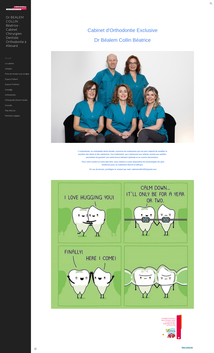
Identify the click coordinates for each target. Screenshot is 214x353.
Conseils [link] (8, 105)
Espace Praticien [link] (12, 84)
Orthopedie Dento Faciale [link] (16, 100)
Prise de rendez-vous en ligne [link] (17, 74)
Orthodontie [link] (10, 95)
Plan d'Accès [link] (10, 110)
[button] (211, 3)
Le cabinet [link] (9, 63)
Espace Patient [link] (11, 79)
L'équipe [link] (8, 68)
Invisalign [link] (8, 89)
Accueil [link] (8, 58)
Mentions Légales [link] (12, 115)
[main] (122, 35)
